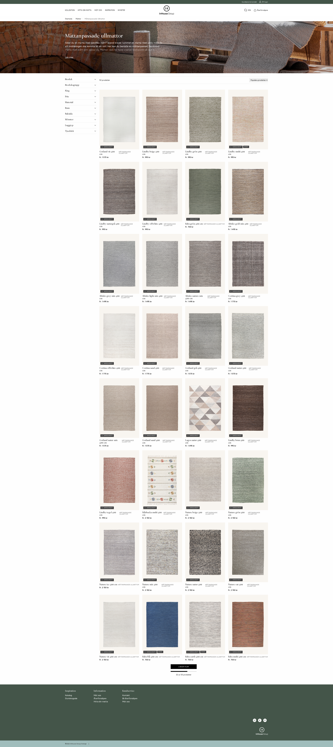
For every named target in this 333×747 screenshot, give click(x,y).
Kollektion (70, 10)
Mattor (78, 19)
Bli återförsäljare (129, 698)
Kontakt (126, 695)
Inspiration (110, 10)
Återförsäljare (100, 698)
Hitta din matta (84, 10)
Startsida (68, 19)
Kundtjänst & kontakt (249, 2)
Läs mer (69, 57)
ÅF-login (265, 2)
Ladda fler (183, 666)
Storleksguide (71, 698)
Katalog (68, 695)
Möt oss (98, 10)
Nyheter (121, 10)
